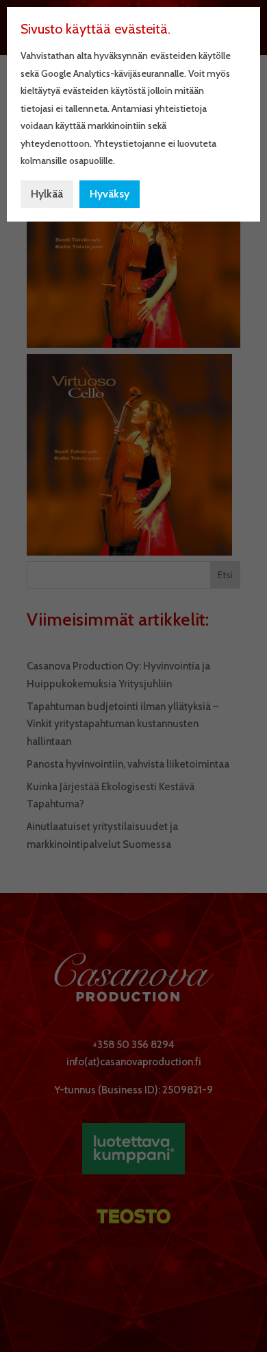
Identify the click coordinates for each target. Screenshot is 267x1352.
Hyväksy (109, 193)
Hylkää (47, 193)
